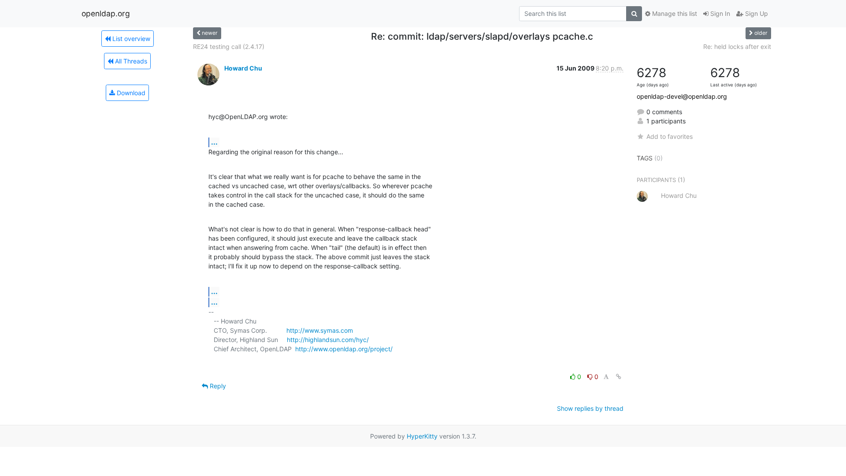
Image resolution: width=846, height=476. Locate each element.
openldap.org (106, 13)
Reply (217, 386)
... (214, 142)
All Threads (130, 61)
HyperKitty (422, 436)
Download (130, 93)
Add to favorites (669, 136)
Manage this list (673, 13)
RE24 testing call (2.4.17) (228, 46)
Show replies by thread (590, 408)
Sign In (719, 13)
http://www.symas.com (319, 330)
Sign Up (755, 13)
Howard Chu (243, 68)
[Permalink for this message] (618, 376)
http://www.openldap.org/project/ (344, 349)
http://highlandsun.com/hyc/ (328, 339)
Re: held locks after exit (737, 46)
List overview (130, 38)
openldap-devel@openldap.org (682, 96)
